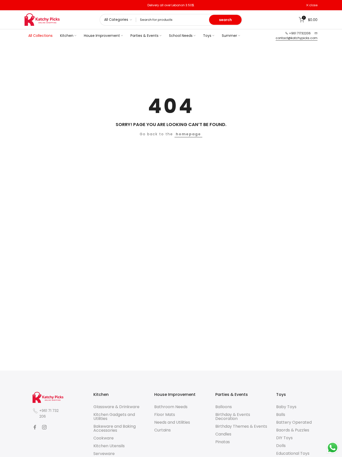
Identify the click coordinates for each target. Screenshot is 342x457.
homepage (188, 134)
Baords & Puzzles (292, 430)
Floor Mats (164, 414)
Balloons (223, 407)
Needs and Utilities (172, 422)
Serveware (104, 453)
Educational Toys (292, 453)
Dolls (281, 445)
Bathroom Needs (171, 407)
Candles (223, 434)
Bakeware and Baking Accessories (114, 428)
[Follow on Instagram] (44, 427)
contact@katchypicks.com (296, 38)
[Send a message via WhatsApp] (332, 447)
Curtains (162, 430)
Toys (207, 35)
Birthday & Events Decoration (232, 416)
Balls (280, 414)
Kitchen (66, 35)
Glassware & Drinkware (116, 407)
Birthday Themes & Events (241, 426)
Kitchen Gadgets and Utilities (114, 416)
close (31, 5)
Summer (229, 35)
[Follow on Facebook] (35, 427)
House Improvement (102, 35)
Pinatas (222, 442)
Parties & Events (144, 35)
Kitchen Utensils (109, 446)
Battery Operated (294, 422)
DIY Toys (284, 438)
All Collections (40, 35)
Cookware (103, 438)
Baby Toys (286, 407)
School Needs (181, 35)
